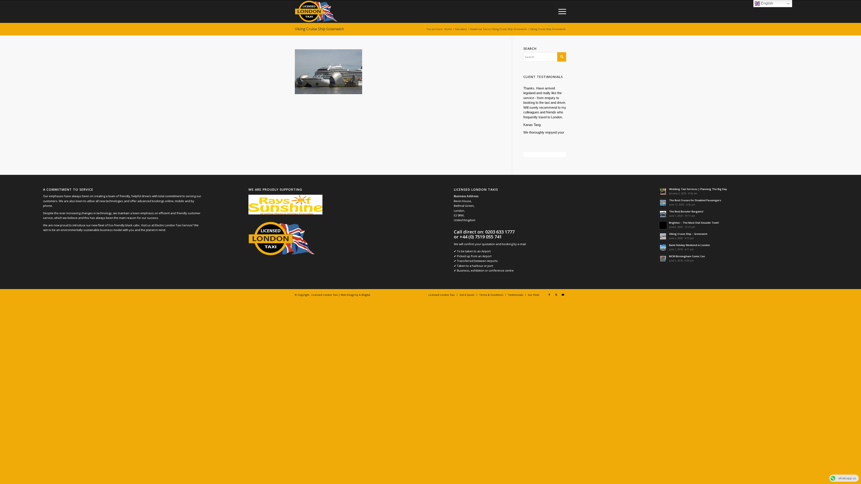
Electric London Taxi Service (173, 225)
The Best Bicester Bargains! (686, 211)
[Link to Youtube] (562, 294)
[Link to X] (556, 294)
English (766, 3)
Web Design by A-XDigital (355, 294)
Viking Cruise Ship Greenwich (319, 28)
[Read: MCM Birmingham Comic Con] (663, 259)
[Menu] (560, 11)
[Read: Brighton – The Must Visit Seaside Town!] (663, 225)
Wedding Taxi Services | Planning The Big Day (698, 189)
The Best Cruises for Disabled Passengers (695, 200)
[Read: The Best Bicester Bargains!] (663, 214)
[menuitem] (560, 11)
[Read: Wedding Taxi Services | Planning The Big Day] (663, 192)
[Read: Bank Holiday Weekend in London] (663, 248)
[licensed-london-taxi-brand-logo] (316, 11)
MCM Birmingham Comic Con (687, 256)
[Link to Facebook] (549, 294)
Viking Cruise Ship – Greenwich (688, 234)
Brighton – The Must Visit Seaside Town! (694, 222)
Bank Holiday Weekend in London (689, 245)
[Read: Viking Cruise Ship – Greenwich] (663, 236)
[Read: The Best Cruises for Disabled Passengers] (663, 203)
